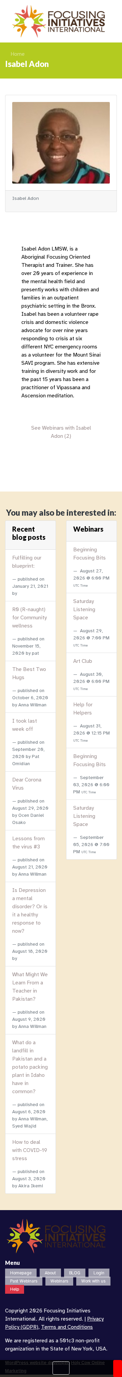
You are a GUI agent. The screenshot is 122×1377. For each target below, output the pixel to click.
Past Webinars (23, 1281)
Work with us (93, 1281)
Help (14, 1289)
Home (18, 54)
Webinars (59, 1281)
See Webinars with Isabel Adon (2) (61, 432)
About (50, 1273)
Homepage (21, 1273)
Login (99, 1273)
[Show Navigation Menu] (61, 1368)
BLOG (74, 1273)
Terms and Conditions (67, 1327)
